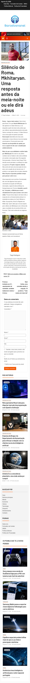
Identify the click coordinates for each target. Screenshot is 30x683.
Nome (6, 332)
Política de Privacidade (20, 6)
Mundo (4, 499)
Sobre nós (6, 3)
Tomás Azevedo (15, 410)
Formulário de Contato (16, 3)
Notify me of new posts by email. (14, 364)
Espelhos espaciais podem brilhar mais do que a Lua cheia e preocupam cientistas (14, 639)
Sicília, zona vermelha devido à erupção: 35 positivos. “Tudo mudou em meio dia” (22, 287)
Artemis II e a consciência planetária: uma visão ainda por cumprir (13, 476)
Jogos (4, 568)
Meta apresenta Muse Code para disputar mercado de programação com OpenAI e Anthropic (14, 405)
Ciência (4, 504)
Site (5, 344)
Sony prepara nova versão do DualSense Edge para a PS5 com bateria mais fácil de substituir (14, 573)
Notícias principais (7, 497)
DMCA (25, 3)
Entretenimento (6, 510)
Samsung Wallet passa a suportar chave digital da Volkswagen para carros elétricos (14, 606)
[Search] (27, 38)
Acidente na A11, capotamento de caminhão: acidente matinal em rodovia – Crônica (8, 287)
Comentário (7, 309)
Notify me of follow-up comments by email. (14, 360)
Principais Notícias (5, 62)
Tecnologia (5, 506)
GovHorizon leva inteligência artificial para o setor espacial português (13, 672)
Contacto (4, 513)
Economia (5, 502)
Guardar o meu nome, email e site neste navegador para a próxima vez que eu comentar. (14, 352)
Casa (3, 495)
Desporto (5, 508)
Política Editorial (8, 6)
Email (6, 338)
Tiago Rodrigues (6, 115)
